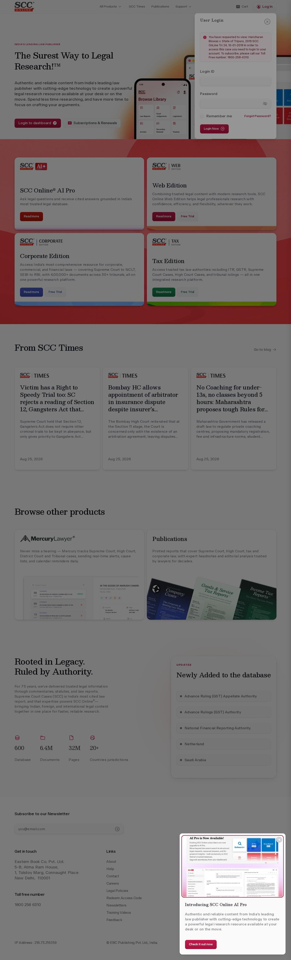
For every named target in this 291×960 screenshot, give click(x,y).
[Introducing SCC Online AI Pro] (232, 866)
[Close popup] (279, 839)
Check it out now (201, 944)
